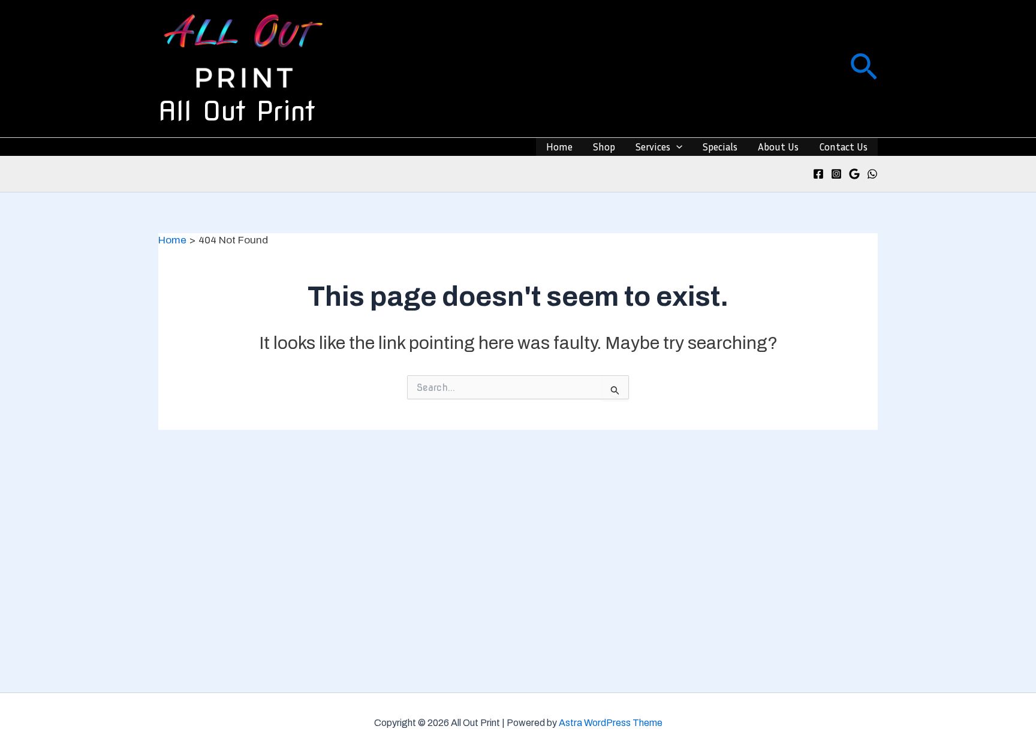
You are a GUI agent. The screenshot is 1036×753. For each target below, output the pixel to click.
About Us (778, 146)
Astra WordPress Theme (610, 723)
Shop (604, 146)
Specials (720, 146)
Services (653, 146)
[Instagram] (836, 173)
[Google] (854, 173)
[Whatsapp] (872, 173)
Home (559, 146)
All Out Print (236, 111)
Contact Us (843, 146)
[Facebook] (818, 173)
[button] (864, 68)
